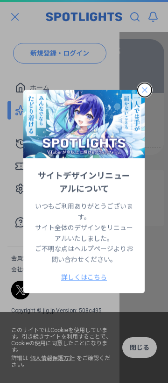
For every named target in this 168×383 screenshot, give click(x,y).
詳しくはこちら (84, 277)
